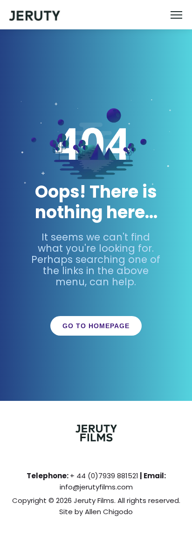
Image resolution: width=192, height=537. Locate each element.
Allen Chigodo (109, 511)
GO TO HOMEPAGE (96, 326)
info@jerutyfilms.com (96, 487)
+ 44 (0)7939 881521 (104, 476)
